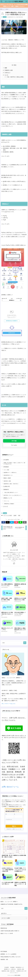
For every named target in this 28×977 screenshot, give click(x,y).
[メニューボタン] (26, 1)
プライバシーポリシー (14, 972)
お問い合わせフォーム (10, 786)
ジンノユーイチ (14, 550)
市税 (19, 515)
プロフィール (6, 501)
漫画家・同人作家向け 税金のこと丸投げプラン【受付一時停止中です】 (14, 463)
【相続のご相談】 (7, 478)
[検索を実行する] (24, 642)
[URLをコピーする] (25, 522)
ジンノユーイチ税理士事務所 (14, 1)
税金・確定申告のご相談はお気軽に (15, 77)
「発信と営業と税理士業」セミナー (11, 492)
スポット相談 (6, 469)
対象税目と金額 (9, 70)
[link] (14, 563)
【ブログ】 (5, 506)
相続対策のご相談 (7, 481)
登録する (14, 826)
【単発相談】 (6, 466)
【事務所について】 (7, 498)
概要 (6, 68)
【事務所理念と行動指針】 (9, 503)
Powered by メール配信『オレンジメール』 (14, 829)
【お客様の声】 (6, 486)
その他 (4, 17)
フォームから (14, 445)
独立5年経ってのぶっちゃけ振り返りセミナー (13, 495)
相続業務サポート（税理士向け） (10, 472)
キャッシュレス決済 (8, 515)
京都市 (15, 515)
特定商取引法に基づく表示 (21, 971)
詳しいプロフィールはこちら (8, 703)
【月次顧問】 (6, 459)
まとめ (6, 75)
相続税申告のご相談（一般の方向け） (11, 483)
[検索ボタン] (1, 1)
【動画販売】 (6, 489)
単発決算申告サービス (8, 475)
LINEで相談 (14, 440)
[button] (3, 522)
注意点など (7, 72)
